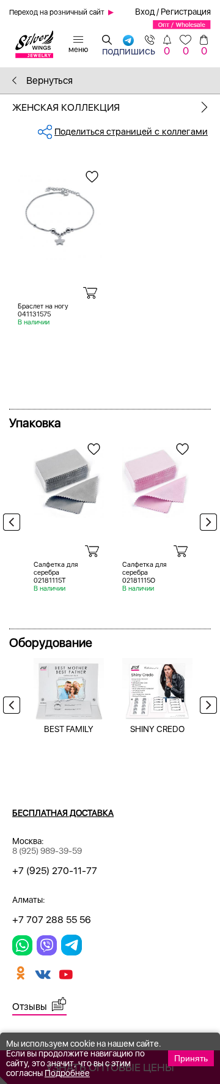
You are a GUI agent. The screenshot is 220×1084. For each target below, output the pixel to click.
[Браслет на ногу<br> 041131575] (60, 213)
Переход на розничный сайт (57, 12)
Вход (145, 12)
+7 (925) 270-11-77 (54, 871)
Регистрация (186, 12)
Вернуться (48, 80)
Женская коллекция (66, 107)
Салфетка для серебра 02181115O (144, 573)
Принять (191, 1058)
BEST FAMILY (69, 729)
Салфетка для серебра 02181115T (56, 573)
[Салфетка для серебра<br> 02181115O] (157, 478)
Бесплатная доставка (63, 813)
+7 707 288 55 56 (51, 919)
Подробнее (67, 1073)
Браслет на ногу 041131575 (43, 310)
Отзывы (29, 1006)
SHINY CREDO (157, 729)
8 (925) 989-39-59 (47, 851)
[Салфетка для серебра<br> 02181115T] (69, 478)
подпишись (128, 49)
